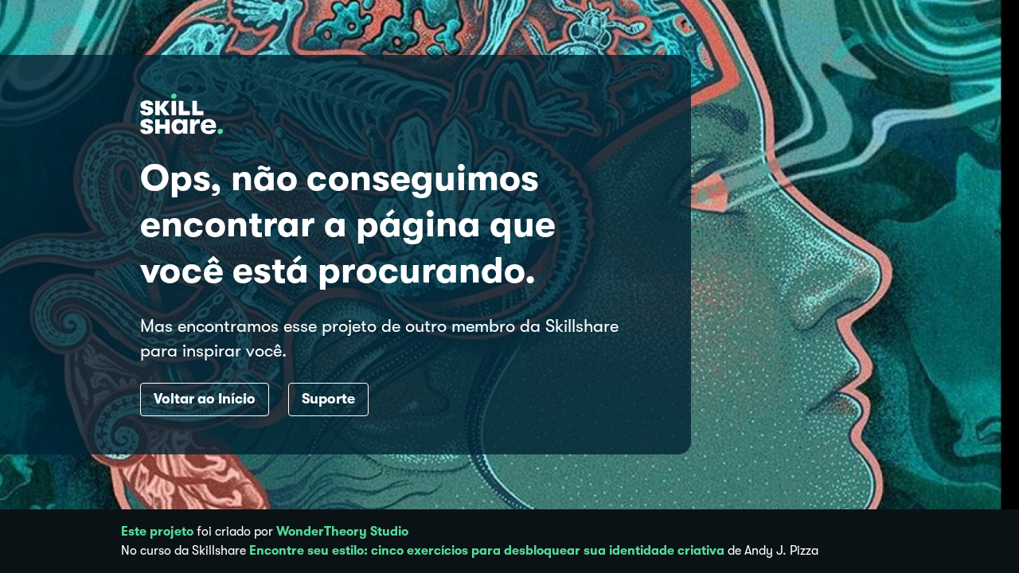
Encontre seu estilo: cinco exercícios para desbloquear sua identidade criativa (486, 551)
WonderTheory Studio (342, 531)
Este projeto (157, 531)
